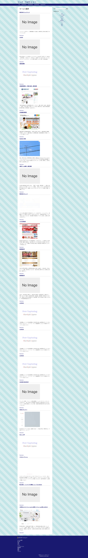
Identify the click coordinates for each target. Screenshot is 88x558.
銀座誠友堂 (22, 249)
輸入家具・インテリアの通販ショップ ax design (31, 484)
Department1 (24, 4)
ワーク (19, 545)
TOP (19, 4)
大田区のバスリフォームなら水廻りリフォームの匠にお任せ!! (34, 507)
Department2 (30, 4)
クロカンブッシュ (24, 457)
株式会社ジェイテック (25, 12)
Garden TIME (23, 138)
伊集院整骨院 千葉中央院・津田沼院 (28, 86)
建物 (62, 19)
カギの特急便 (23, 221)
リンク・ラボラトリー (27, 2)
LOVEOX (22, 303)
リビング (62, 17)
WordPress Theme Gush (44, 556)
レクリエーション (62, 21)
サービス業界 (61, 15)
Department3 (36, 4)
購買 (62, 24)
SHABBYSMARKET (24, 382)
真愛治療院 (22, 63)
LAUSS (21, 37)
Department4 (43, 4)
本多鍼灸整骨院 (23, 112)
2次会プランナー (23, 409)
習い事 (62, 16)
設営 (62, 25)
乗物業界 (62, 20)
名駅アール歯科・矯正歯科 (26, 166)
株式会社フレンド (24, 193)
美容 (62, 13)
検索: (54, 8)
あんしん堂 (22, 434)
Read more (22, 35)
